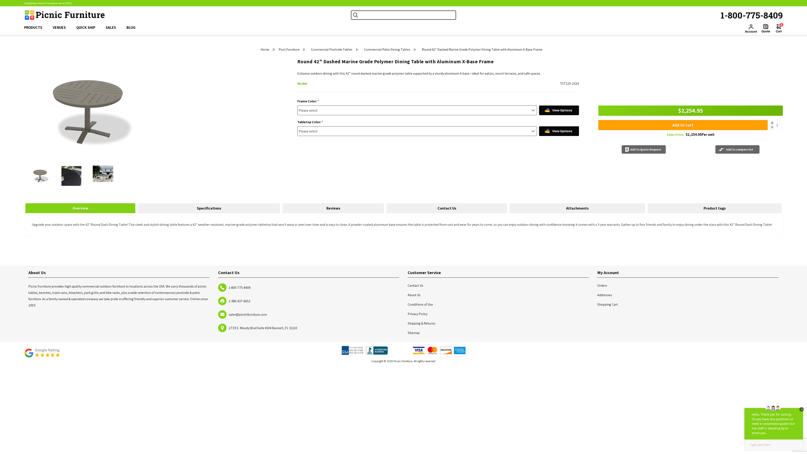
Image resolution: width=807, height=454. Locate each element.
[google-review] (42, 355)
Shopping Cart (607, 304)
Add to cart (683, 125)
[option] (40, 175)
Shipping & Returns (421, 323)
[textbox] (408, 15)
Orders (602, 285)
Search (355, 15)
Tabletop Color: (309, 122)
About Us (414, 295)
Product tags (715, 208)
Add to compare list (739, 149)
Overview (80, 208)
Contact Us (447, 208)
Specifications (209, 208)
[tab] (80, 208)
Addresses (604, 295)
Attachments (577, 208)
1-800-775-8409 (752, 15)
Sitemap (414, 333)
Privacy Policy (417, 314)
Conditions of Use (420, 304)
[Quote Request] (765, 28)
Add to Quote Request (645, 149)
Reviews (333, 208)
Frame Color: (307, 101)
